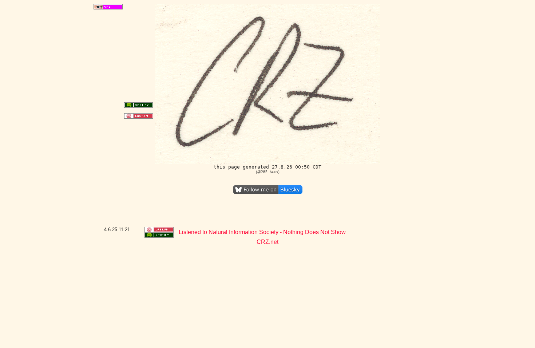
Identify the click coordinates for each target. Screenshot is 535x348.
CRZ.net (267, 242)
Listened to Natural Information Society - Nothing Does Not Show (262, 232)
